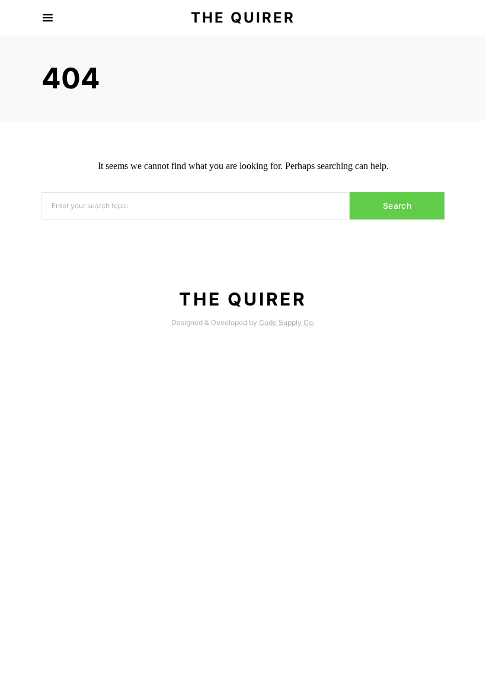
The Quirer (243, 17)
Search (397, 206)
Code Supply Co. (287, 322)
